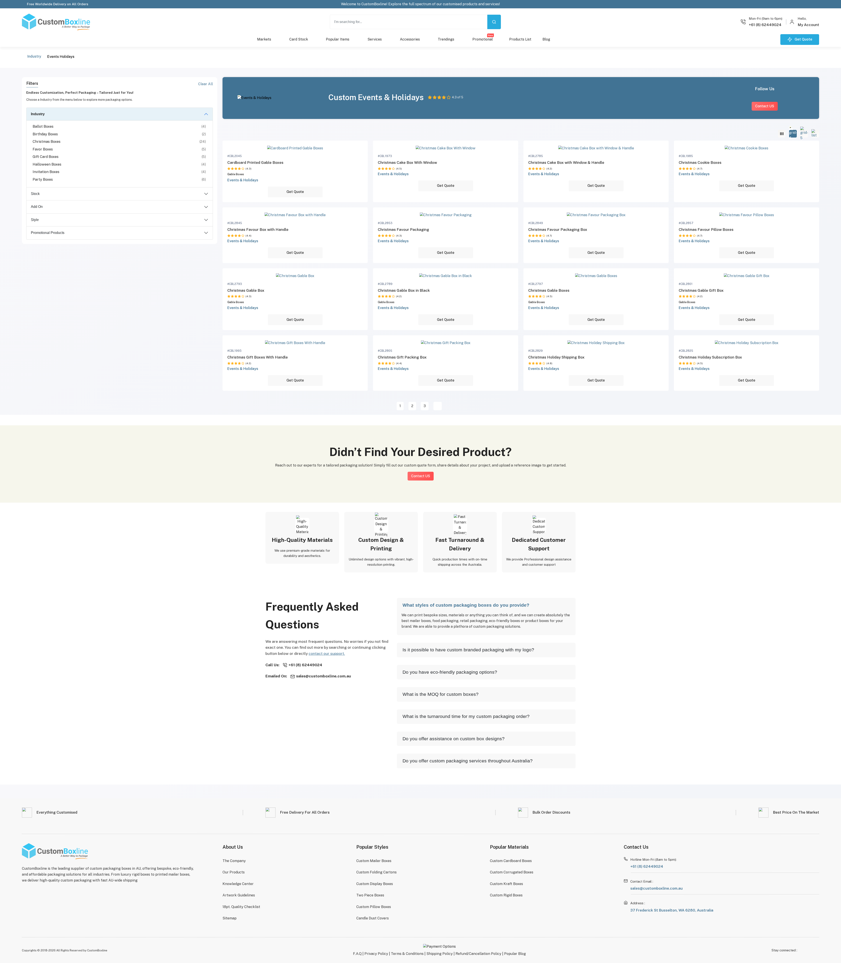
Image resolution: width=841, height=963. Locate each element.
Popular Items (337, 39)
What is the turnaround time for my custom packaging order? (466, 716)
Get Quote (295, 192)
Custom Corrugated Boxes (511, 872)
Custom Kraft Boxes (506, 884)
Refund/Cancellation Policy (478, 954)
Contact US (764, 106)
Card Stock (298, 39)
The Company (234, 861)
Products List (520, 39)
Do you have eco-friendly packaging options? (450, 672)
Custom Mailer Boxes (373, 861)
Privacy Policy (376, 954)
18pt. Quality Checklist (241, 907)
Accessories (410, 39)
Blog (546, 39)
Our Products (234, 872)
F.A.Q (357, 954)
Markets (264, 39)
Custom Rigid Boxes (506, 895)
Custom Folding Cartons (376, 872)
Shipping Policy (439, 954)
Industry (34, 56)
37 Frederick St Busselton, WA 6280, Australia (671, 910)
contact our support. (327, 653)
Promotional (482, 38)
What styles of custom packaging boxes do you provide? (466, 605)
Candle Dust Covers (372, 918)
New (490, 35)
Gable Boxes (235, 174)
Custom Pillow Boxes (373, 907)
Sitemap (230, 918)
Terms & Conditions (407, 954)
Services (374, 39)
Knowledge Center (238, 884)
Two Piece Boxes (370, 895)
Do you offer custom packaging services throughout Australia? (468, 760)
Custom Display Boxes (374, 884)
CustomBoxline (97, 950)
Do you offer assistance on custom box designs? (454, 738)
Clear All (205, 84)
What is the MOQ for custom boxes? (441, 694)
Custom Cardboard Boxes (511, 861)
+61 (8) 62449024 (646, 866)
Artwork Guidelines (239, 895)
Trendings (446, 39)
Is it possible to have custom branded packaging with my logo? (468, 649)
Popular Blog (515, 954)
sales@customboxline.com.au (656, 888)
